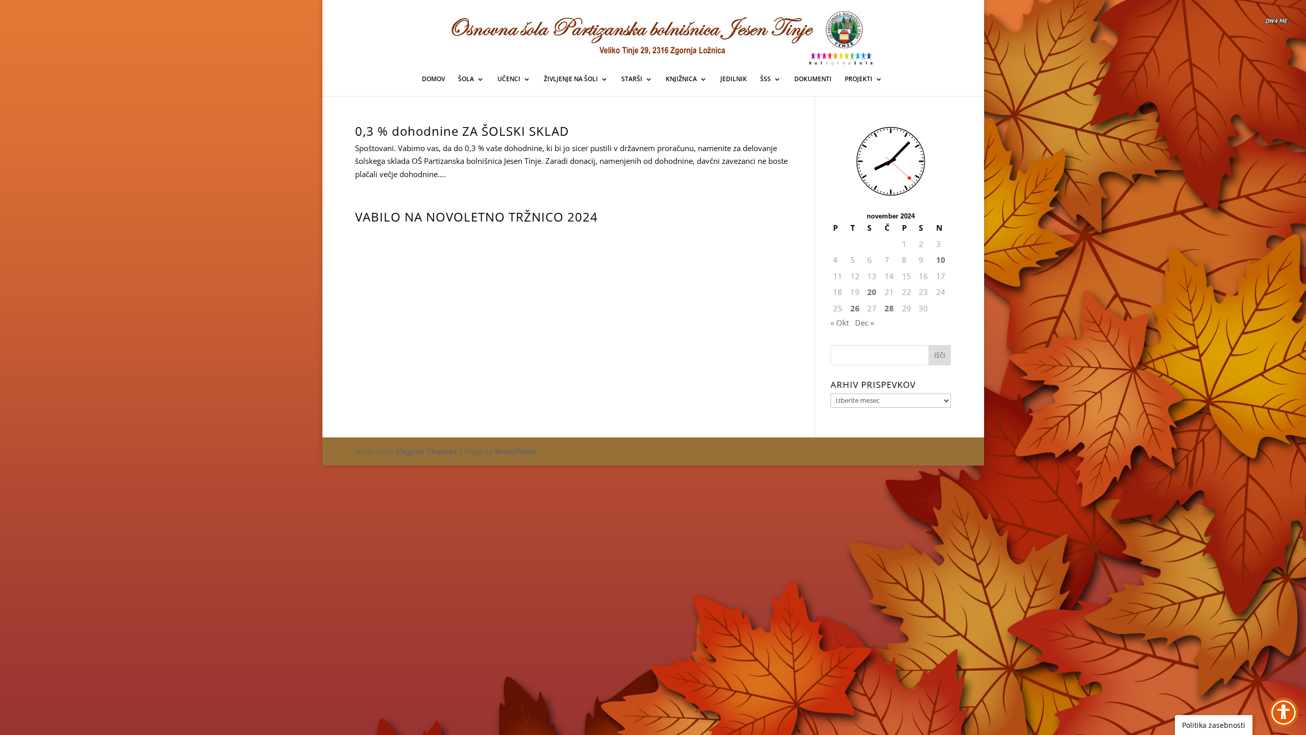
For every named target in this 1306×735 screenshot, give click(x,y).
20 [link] (871, 292)
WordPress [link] (515, 451)
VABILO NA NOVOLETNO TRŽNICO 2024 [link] (476, 216)
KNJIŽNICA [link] (681, 79)
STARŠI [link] (631, 79)
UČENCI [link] (508, 79)
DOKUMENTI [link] (813, 79)
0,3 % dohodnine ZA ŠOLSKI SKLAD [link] (462, 130)
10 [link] (940, 260)
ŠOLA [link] (466, 79)
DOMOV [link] (433, 79)
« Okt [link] (840, 322)
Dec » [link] (864, 322)
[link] (653, 35)
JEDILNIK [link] (733, 79)
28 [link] (889, 308)
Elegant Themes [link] (426, 451)
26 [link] (855, 308)
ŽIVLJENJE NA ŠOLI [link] (571, 79)
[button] (939, 355)
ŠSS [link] (765, 79)
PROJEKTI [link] (858, 79)
